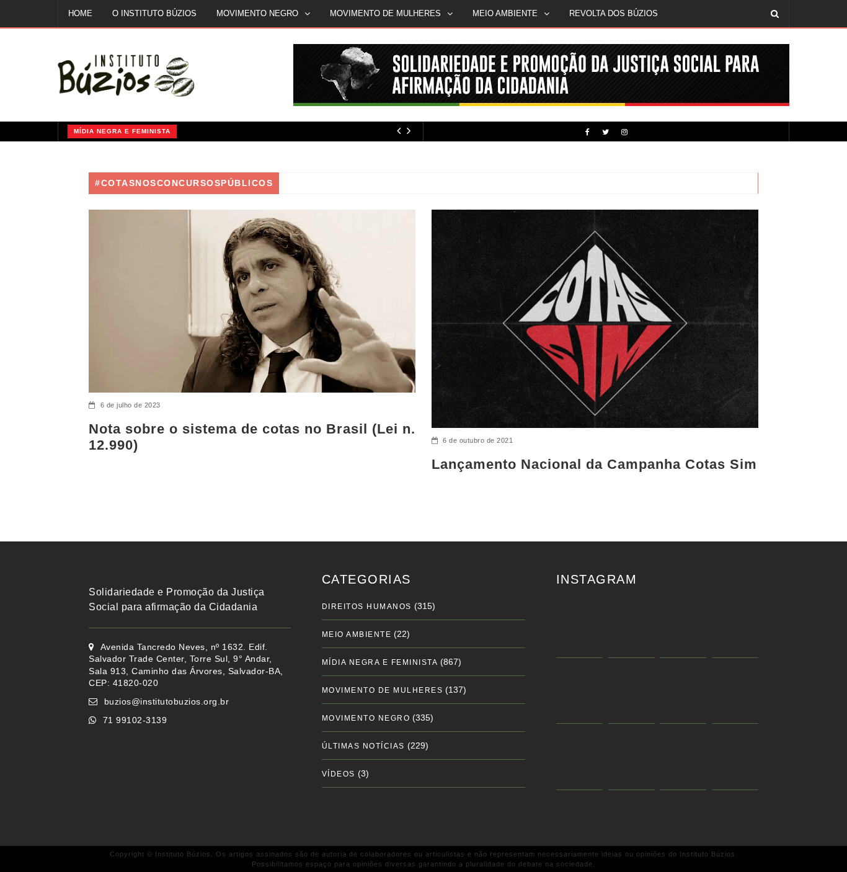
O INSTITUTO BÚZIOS (154, 13)
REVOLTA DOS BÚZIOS (613, 13)
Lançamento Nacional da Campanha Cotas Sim (594, 464)
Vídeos (338, 774)
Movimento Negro (366, 718)
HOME (80, 13)
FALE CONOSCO (99, 40)
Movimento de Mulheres (382, 690)
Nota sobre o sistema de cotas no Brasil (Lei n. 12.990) (252, 437)
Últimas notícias (363, 746)
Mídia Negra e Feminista (104, 131)
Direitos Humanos (367, 606)
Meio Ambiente (357, 634)
